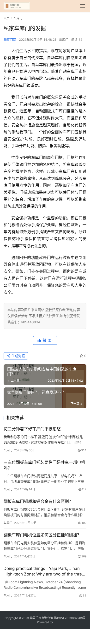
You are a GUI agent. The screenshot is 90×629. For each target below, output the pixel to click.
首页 (6, 18)
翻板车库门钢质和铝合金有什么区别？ (38, 501)
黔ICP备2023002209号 (70, 618)
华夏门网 (10, 39)
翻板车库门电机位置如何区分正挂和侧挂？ (42, 535)
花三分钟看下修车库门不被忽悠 (32, 428)
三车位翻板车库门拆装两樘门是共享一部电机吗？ (44, 465)
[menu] (83, 6)
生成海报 (18, 356)
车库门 (63, 39)
